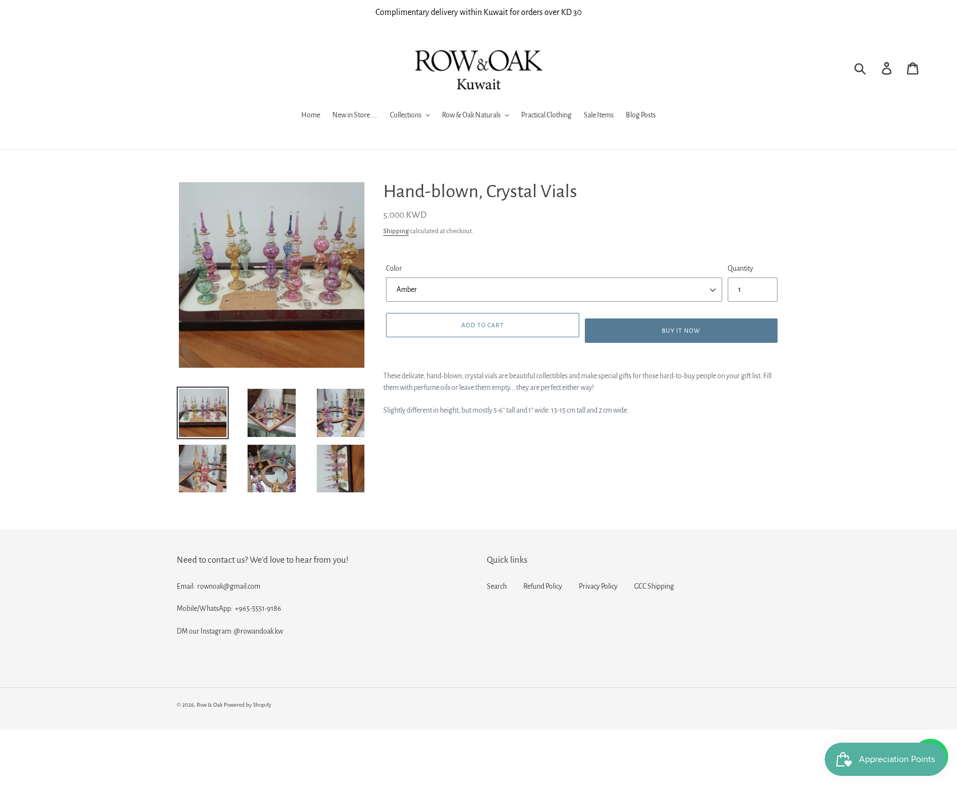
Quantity (740, 268)
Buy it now (681, 330)
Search (497, 586)
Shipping (396, 231)
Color (394, 268)
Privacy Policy (598, 586)
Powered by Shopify (247, 705)
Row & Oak (210, 705)
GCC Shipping (654, 586)
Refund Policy (542, 586)
